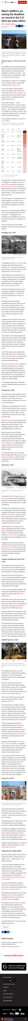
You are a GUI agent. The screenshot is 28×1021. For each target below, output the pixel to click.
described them (10, 514)
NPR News (5, 927)
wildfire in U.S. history (16, 263)
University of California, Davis (10, 889)
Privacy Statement (7, 997)
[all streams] (26, 1019)
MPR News (20, 606)
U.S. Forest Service (12, 535)
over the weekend (17, 93)
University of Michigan (11, 420)
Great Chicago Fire (15, 271)
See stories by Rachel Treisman (11, 946)
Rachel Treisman (10, 24)
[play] (2, 1019)
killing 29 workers (18, 733)
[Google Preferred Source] (14, 967)
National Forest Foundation (10, 547)
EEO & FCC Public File (8, 994)
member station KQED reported (11, 693)
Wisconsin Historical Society (10, 285)
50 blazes (5, 569)
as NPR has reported (11, 356)
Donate (23, 2)
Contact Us (5, 987)
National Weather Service (12, 364)
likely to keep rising (14, 85)
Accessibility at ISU (7, 1000)
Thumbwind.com (8, 443)
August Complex (20, 903)
